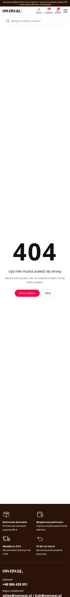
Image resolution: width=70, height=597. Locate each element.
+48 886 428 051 (15, 584)
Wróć (48, 293)
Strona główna (27, 293)
